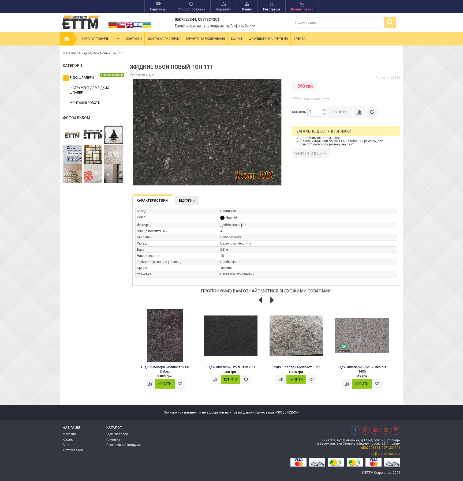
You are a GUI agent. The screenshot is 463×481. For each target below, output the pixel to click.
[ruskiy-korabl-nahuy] (113, 135)
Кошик (68, 439)
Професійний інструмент (125, 445)
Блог (66, 445)
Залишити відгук (142, 74)
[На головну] (66, 39)
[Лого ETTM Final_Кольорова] (72, 135)
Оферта (299, 38)
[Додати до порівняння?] (359, 112)
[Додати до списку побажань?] (372, 112)
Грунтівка (113, 439)
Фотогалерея (73, 450)
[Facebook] (355, 430)
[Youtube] (375, 430)
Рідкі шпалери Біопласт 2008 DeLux (165, 369)
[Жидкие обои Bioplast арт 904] (72, 173)
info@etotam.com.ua (384, 454)
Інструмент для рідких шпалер (89, 90)
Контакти (134, 38)
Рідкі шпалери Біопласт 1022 (296, 367)
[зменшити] (324, 114)
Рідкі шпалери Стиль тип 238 (231, 367)
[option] (168, 353)
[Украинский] (147, 28)
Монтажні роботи (85, 103)
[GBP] (129, 28)
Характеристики (152, 200)
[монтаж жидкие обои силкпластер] (72, 154)
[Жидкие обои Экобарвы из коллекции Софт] (93, 173)
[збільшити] (324, 110)
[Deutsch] (112, 28)
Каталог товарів (95, 38)
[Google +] (365, 430)
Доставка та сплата (163, 38)
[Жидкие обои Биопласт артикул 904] (113, 154)
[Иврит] (138, 28)
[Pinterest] (395, 430)
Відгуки (236, 38)
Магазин (69, 53)
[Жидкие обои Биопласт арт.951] (113, 173)
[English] (121, 28)
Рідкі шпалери (97, 76)
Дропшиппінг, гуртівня (268, 38)
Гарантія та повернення (205, 38)
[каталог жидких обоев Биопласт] (93, 154)
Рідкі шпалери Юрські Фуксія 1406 (362, 369)
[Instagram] (385, 430)
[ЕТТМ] (93, 135)
